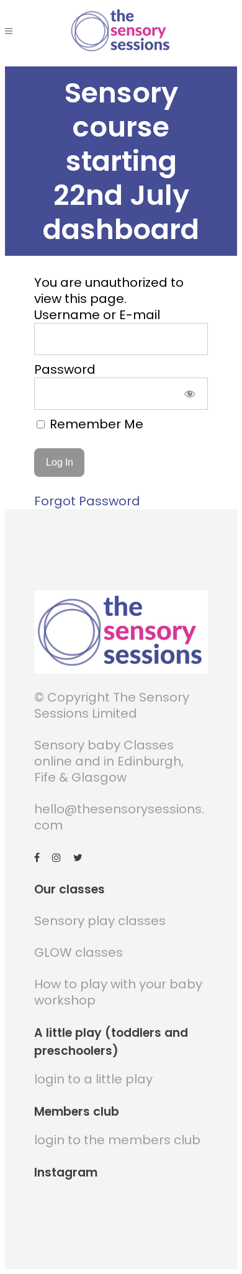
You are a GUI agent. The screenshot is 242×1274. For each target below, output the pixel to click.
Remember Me (95, 424)
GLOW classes (78, 952)
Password (65, 369)
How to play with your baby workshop (118, 992)
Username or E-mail (97, 314)
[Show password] (190, 393)
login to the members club (117, 1140)
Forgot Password (87, 501)
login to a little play (93, 1079)
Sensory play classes (100, 920)
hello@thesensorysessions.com (119, 817)
